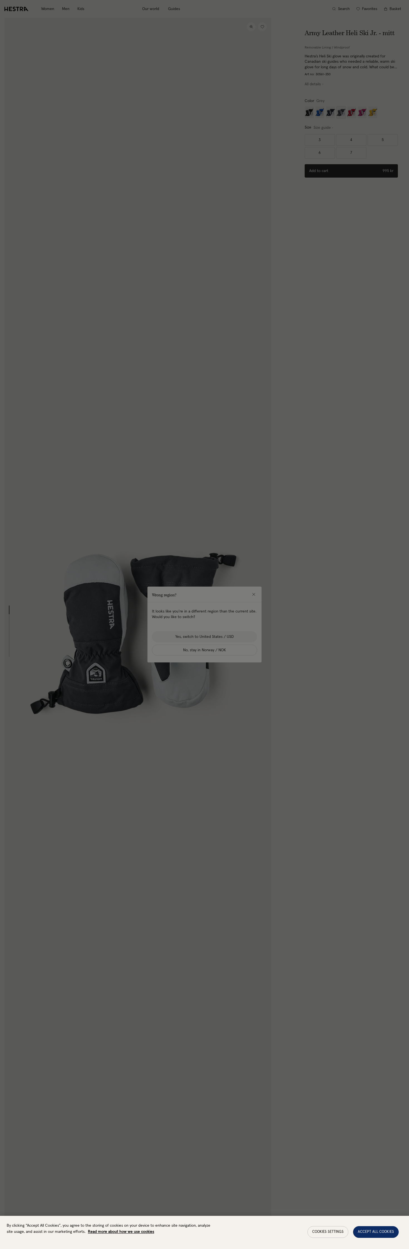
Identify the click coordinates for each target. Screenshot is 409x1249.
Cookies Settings (328, 1232)
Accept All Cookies (376, 1232)
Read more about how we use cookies (121, 1232)
